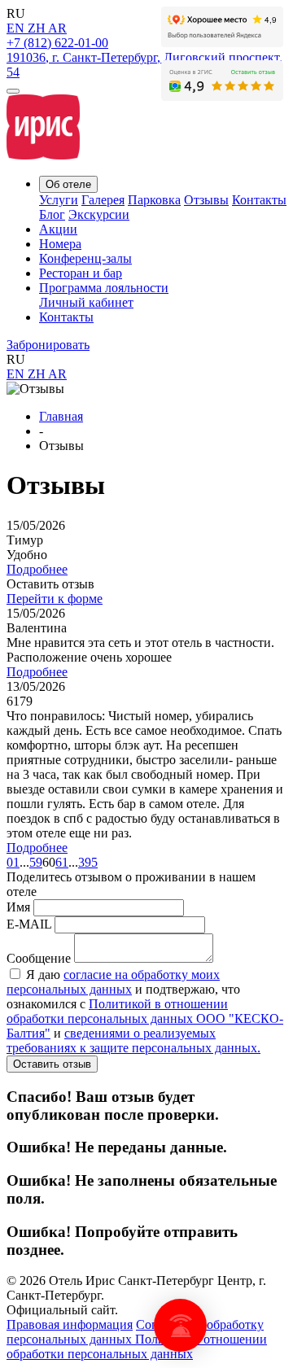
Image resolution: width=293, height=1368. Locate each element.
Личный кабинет (86, 302)
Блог (52, 214)
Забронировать (48, 345)
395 (88, 862)
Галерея (103, 200)
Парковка (154, 200)
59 (35, 862)
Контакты (259, 200)
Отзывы (206, 200)
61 (61, 862)
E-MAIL (29, 924)
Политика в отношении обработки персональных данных (137, 1346)
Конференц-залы (85, 258)
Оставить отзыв (52, 1064)
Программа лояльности (103, 288)
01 (13, 862)
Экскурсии (98, 214)
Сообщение (39, 958)
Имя (18, 907)
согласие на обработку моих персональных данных (113, 982)
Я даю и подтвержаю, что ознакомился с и (145, 1011)
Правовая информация (70, 1324)
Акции (58, 229)
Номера (60, 244)
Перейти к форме (55, 598)
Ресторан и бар (80, 273)
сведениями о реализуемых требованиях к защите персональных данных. (133, 1040)
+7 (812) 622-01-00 (57, 43)
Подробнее (37, 569)
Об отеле (68, 184)
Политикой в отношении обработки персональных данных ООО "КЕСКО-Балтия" (145, 1018)
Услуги (58, 200)
